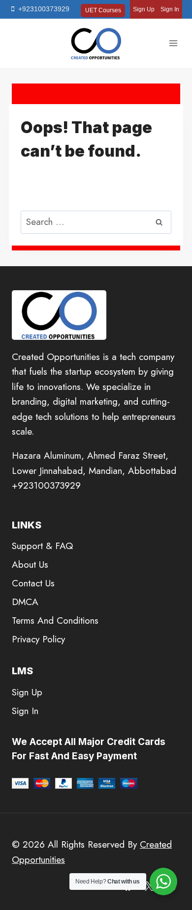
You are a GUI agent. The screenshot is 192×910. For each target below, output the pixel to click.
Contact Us (33, 583)
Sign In (169, 9)
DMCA (25, 601)
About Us (30, 564)
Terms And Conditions (55, 620)
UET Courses (103, 10)
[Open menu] (173, 43)
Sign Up (144, 9)
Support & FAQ (42, 545)
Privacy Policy (38, 639)
